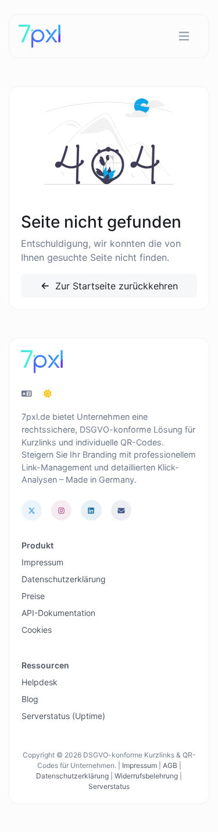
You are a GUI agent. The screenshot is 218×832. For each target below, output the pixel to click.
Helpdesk (40, 682)
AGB (170, 765)
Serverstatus (109, 786)
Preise (33, 596)
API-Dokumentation (58, 613)
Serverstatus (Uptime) (63, 716)
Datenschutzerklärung (64, 579)
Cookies (37, 630)
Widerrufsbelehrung (146, 775)
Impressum (42, 562)
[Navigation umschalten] (184, 36)
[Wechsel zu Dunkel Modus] (47, 393)
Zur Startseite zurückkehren (115, 286)
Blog (30, 699)
